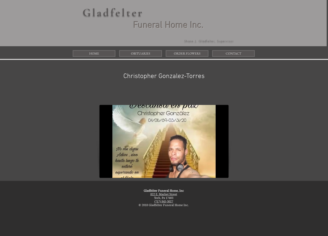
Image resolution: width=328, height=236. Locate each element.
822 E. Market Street (163, 194)
